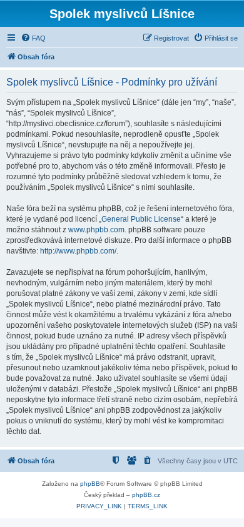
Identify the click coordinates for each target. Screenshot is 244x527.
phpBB (90, 483)
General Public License (141, 219)
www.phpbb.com (96, 229)
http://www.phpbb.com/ (78, 251)
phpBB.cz (146, 494)
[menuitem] (33, 38)
